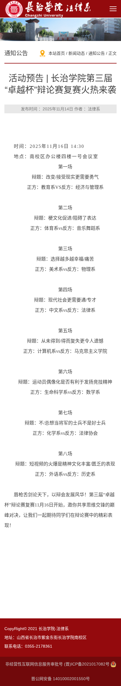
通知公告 (96, 53)
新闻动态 (76, 53)
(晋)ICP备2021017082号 (87, 664)
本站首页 (56, 53)
